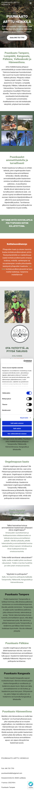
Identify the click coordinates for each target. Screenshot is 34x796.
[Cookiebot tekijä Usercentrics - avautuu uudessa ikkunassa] (24, 361)
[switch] (29, 398)
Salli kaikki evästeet (17, 423)
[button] (17, 37)
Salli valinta (17, 428)
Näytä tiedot (24, 417)
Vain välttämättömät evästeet (17, 433)
